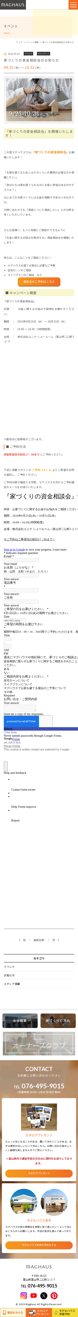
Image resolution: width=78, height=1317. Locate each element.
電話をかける (15, 1312)
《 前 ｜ (24, 940)
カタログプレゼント (42, 1312)
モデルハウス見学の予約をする (39, 1245)
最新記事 (39, 940)
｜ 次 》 (53, 940)
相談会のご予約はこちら (39, 281)
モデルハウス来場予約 (67, 1312)
